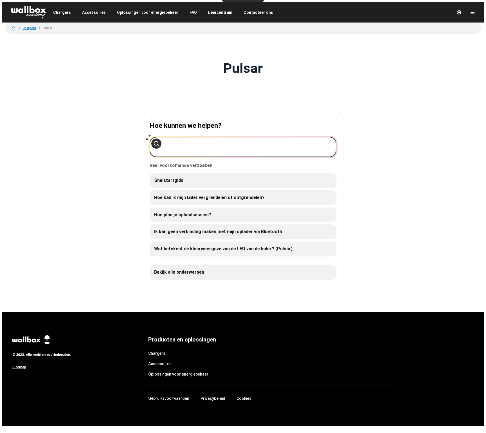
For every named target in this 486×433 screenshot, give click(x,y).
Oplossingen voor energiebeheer (147, 12)
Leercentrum (220, 12)
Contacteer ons (258, 12)
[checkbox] (243, 180)
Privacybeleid (213, 398)
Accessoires (94, 12)
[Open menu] (472, 12)
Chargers (62, 12)
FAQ (193, 12)
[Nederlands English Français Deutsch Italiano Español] (459, 12)
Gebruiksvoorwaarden (168, 398)
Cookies (244, 398)
